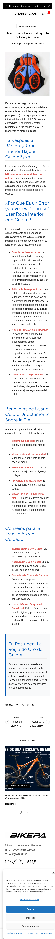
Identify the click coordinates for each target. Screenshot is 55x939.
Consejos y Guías (27, 26)
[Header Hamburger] (7, 14)
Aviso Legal (49, 933)
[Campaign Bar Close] (49, 6)
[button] (53, 872)
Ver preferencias (30, 926)
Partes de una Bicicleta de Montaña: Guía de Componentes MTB (26, 797)
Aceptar (31, 909)
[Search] (43, 14)
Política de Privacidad (34, 933)
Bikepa (18, 43)
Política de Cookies (15, 933)
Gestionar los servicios (29, 900)
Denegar (30, 917)
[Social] (8, 861)
